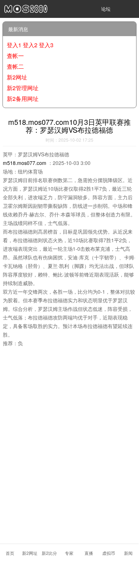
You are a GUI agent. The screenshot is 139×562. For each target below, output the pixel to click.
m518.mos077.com (24, 162)
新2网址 (29, 553)
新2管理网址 (22, 88)
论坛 (105, 8)
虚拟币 (108, 553)
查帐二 (15, 66)
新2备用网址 (22, 98)
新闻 (128, 553)
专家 (69, 553)
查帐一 (15, 56)
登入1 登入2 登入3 (30, 45)
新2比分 (49, 553)
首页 (10, 553)
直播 (88, 553)
